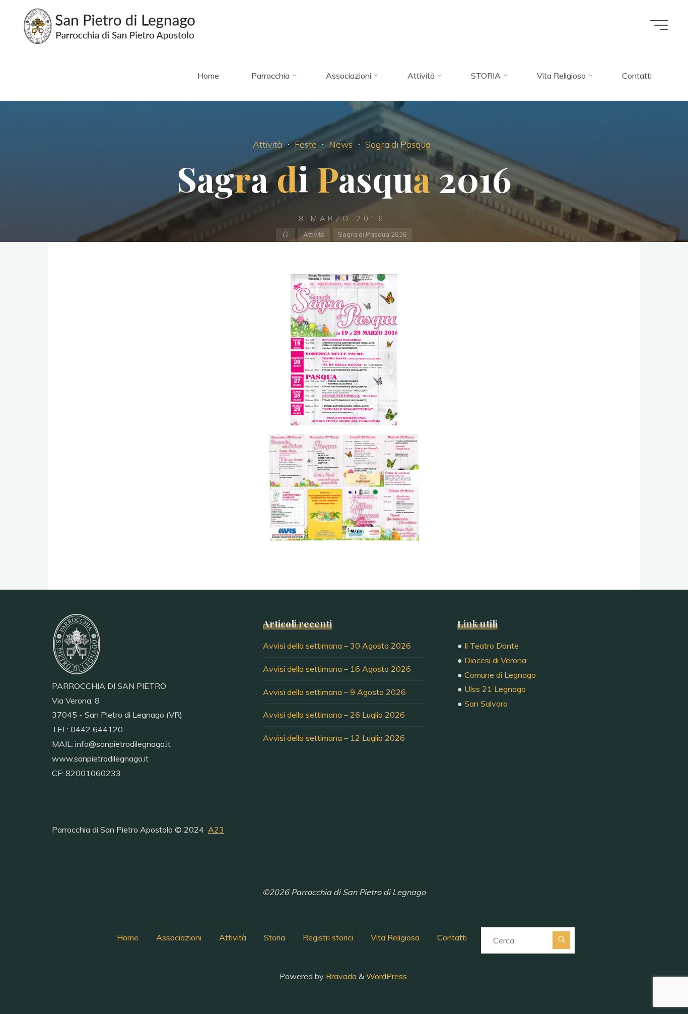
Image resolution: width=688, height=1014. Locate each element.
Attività (267, 144)
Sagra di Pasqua (398, 144)
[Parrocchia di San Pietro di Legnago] (108, 25)
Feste (306, 144)
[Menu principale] (659, 25)
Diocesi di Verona (495, 660)
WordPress (386, 976)
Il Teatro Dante (491, 646)
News (341, 144)
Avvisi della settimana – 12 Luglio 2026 (334, 738)
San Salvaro (486, 704)
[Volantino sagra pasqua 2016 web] (344, 349)
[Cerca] (561, 940)
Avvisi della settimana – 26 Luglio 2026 (334, 715)
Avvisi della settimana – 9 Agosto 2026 (334, 692)
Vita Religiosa (395, 937)
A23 (216, 830)
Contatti (452, 937)
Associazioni (178, 937)
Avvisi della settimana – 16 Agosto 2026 (337, 669)
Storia (274, 937)
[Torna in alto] (649, 975)
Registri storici (328, 937)
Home (128, 937)
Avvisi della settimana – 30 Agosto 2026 (337, 646)
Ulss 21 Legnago (495, 689)
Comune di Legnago (500, 675)
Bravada (340, 976)
